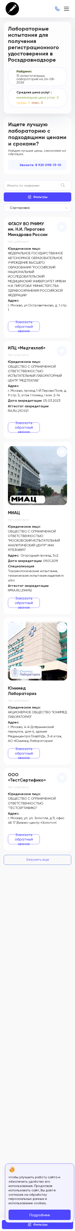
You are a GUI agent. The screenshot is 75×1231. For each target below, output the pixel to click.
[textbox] (18, 208)
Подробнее (39, 1215)
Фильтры (40, 197)
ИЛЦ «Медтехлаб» (26, 348)
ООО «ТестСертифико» (27, 777)
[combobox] (37, 208)
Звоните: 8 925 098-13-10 (40, 165)
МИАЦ (14, 512)
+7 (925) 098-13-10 (57, 8)
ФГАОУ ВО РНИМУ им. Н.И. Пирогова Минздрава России (28, 229)
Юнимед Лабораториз (22, 690)
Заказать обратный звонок (24, 327)
